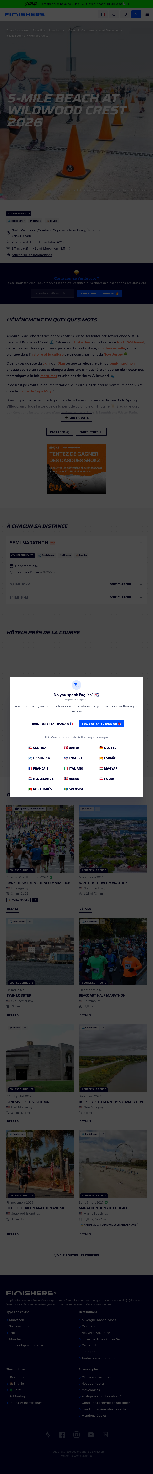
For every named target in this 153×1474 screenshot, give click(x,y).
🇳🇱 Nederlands (41, 778)
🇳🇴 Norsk (71, 778)
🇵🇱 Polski (107, 778)
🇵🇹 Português (40, 789)
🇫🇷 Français (38, 768)
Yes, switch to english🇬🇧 (101, 723)
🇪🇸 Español (108, 758)
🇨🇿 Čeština (37, 747)
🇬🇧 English (73, 758)
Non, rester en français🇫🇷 (52, 723)
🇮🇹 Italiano (73, 768)
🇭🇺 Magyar (108, 768)
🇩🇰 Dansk (71, 747)
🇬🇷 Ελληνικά (39, 758)
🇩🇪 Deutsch (109, 747)
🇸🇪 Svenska (73, 789)
